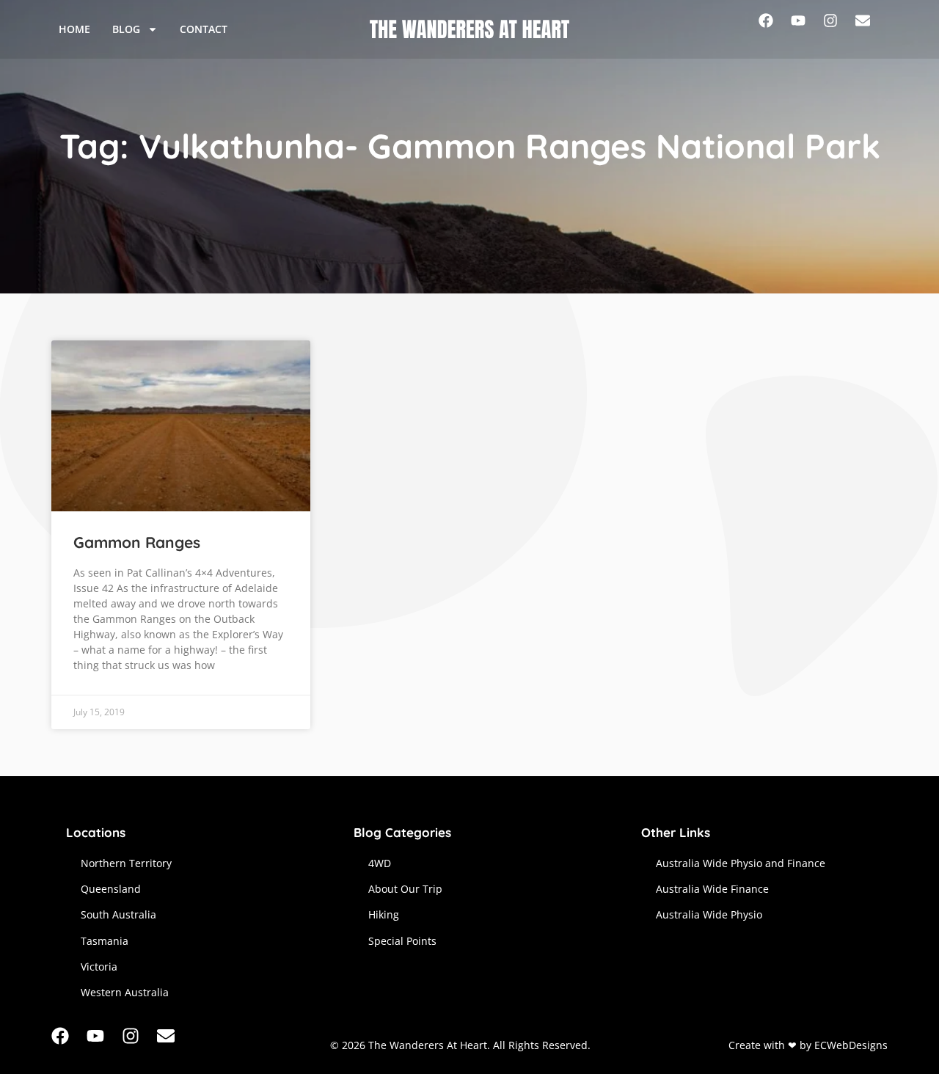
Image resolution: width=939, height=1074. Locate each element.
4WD (379, 863)
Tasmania (104, 941)
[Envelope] (871, 29)
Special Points (402, 941)
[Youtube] (807, 29)
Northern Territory (126, 863)
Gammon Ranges (136, 542)
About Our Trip (405, 889)
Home (74, 29)
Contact (203, 29)
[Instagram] (839, 29)
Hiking (383, 914)
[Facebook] (775, 29)
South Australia (118, 914)
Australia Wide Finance (712, 889)
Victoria (99, 966)
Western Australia (125, 992)
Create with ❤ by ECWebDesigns (808, 1045)
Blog (126, 29)
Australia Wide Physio (709, 914)
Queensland (111, 889)
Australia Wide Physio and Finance (740, 863)
